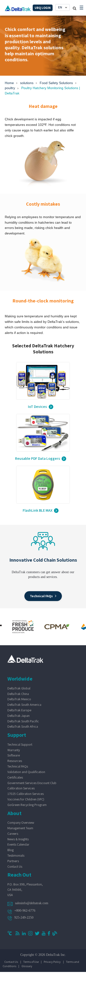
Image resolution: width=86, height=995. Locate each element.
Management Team (20, 828)
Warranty (13, 750)
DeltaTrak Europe (19, 710)
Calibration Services (21, 788)
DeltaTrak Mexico (19, 699)
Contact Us (14, 866)
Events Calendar (18, 844)
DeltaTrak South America (24, 704)
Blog (10, 850)
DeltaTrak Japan (18, 715)
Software (13, 755)
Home (9, 83)
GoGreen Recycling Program (27, 805)
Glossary (27, 966)
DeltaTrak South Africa (22, 726)
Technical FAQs (17, 766)
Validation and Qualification (26, 772)
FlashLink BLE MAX (37, 510)
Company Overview (20, 822)
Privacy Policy (52, 962)
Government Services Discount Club (31, 783)
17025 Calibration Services (25, 794)
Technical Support (19, 744)
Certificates (15, 777)
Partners (13, 861)
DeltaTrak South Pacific (23, 721)
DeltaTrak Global (18, 688)
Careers (12, 833)
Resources (14, 761)
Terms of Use (31, 962)
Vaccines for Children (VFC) (25, 799)
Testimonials (15, 855)
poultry (10, 88)
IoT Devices (37, 407)
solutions (26, 83)
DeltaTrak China (18, 694)
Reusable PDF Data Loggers (37, 458)
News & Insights (18, 839)
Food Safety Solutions (56, 83)
